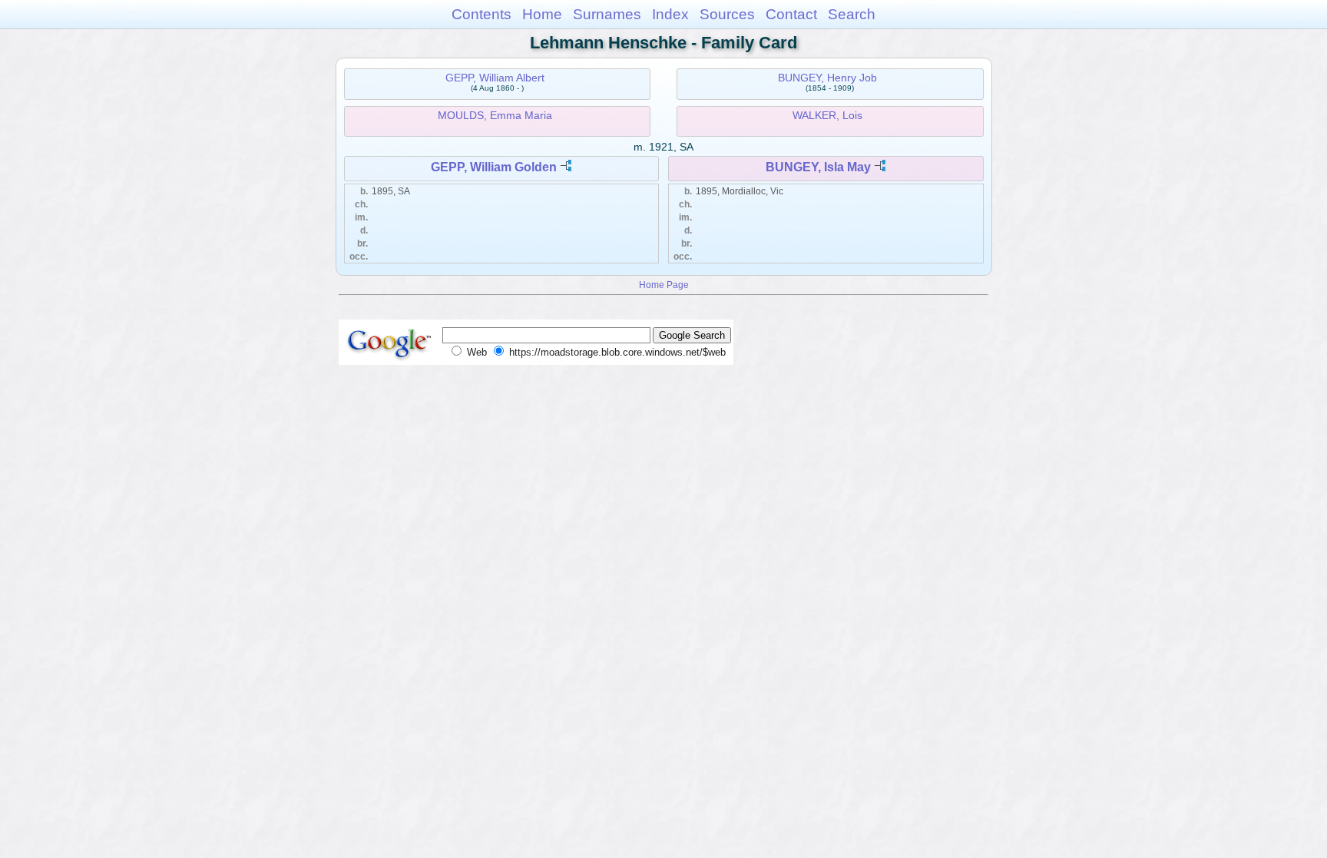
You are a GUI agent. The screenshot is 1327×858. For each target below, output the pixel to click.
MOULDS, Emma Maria (495, 115)
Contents (481, 14)
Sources (727, 14)
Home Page (664, 285)
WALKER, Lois (827, 115)
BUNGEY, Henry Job (827, 77)
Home (542, 14)
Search (851, 14)
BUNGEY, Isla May (818, 167)
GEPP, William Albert (494, 77)
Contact (791, 14)
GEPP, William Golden (494, 167)
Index (670, 14)
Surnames (607, 14)
